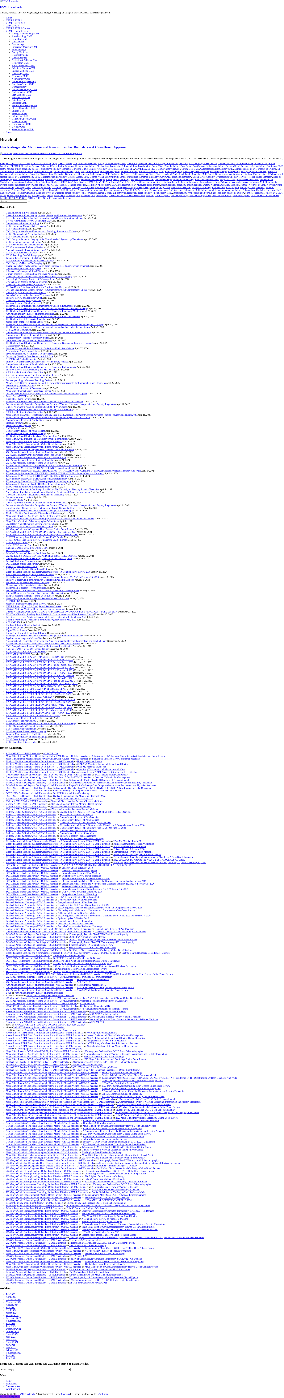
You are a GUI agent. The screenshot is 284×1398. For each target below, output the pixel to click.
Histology (124, 179)
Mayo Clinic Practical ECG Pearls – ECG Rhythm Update (33, 516)
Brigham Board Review (237, 166)
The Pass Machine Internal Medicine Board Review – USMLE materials (40, 761)
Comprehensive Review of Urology (22, 223)
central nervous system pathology (15, 169)
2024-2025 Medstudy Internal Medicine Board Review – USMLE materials (41, 977)
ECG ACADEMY (14, 500)
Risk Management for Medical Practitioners (70, 806)
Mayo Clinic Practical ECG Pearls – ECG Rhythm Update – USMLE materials (43, 1051)
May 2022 (11, 1336)
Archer (213, 163)
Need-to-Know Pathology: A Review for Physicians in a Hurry (35, 287)
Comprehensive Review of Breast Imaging (26, 736)
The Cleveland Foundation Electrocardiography (28, 486)
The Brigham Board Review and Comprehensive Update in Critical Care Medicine (44, 401)
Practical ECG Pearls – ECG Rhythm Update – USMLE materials (37, 1062)
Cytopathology (207, 169)
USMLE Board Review (17, 31)
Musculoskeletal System (198, 185)
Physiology (71, 190)
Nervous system (274, 185)
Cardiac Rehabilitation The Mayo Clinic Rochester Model (80, 796)
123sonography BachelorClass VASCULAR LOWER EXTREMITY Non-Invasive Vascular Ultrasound (55, 473)
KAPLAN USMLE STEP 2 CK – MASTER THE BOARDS (35, 657)
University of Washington (19, 195)
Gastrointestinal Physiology (53, 177)
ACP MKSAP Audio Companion (21, 359)
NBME (244, 185)
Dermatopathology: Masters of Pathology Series (28, 380)
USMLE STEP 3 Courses (18, 28)
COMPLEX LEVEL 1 (146, 169)
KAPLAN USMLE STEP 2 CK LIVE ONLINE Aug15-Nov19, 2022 (39, 678)
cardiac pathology (257, 166)
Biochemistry (103, 166)
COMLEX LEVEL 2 (124, 169)
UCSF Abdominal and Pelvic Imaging (24, 234)
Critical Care (18, 41)
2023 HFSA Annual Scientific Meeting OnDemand (30, 524)
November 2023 (13, 1321)
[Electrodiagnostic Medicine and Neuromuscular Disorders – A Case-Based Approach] (41, 153)
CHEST (36, 169)
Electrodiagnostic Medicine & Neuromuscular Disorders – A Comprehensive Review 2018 (48, 572)
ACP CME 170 (13, 622)
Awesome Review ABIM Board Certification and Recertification (36, 457)
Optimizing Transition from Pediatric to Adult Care (29, 356)
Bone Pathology (171, 166)
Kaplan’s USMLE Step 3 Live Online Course (27, 548)
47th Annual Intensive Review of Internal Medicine (30, 314)
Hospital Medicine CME (23, 65)
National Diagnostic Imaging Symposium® (26, 250)
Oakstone (56, 187)
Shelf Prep (216, 193)
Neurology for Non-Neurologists (21, 351)
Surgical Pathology (254, 193)
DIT (255, 169)
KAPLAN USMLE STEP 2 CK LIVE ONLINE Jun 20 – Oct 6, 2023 (39, 665)
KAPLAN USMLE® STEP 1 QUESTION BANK (30, 697)
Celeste (9, 1048)
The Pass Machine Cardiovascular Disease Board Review (33, 513)
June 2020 (11, 1358)
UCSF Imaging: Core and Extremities (23, 242)
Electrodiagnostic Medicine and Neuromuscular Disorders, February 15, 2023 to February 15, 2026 (52, 577)
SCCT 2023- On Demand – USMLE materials (28, 788)
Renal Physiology (89, 193)
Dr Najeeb (79, 171)
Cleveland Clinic (80, 169)
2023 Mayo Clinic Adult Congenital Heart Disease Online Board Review (40, 529)
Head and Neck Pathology (260, 177)
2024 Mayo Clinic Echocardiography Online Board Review (110, 1216)
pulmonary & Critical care (170, 190)
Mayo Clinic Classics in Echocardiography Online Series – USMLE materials (42, 1147)
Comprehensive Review (169, 169)
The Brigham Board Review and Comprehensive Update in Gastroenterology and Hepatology (50, 343)
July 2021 (10, 1344)
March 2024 (11, 1313)
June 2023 (11, 1326)
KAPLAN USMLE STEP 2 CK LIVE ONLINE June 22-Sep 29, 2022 (39, 681)
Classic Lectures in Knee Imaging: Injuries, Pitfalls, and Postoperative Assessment (44, 215)
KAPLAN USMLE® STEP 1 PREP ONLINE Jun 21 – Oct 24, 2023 (38, 705)
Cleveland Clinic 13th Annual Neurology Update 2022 (85, 822)
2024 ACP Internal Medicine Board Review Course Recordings (35, 609)
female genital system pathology (237, 174)
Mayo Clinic (32, 185)
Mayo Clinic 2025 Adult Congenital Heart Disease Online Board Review (40, 449)
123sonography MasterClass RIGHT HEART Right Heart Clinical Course (41, 476)
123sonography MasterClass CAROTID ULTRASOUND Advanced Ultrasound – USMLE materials (53, 974)
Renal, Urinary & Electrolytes (112, 193)
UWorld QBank (162, 195)
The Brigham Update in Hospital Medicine (26, 319)
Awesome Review (244, 163)
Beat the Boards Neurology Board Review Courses (30, 574)
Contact (9, 132)
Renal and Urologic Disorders (50, 193)
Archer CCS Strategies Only (19, 545)
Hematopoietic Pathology (93, 179)
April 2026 (11, 1297)
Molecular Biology (127, 185)
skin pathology (229, 193)
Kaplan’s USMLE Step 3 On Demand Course (27, 649)
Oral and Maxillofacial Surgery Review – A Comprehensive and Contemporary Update (46, 290)
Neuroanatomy (7, 187)
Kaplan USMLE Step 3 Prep (124, 182)
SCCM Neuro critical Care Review (22, 564)
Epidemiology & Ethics (143, 174)
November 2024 (13, 1302)
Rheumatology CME (21, 124)
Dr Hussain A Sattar (43, 171)
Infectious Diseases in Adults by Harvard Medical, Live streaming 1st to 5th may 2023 (46, 617)
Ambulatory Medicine (137, 163)
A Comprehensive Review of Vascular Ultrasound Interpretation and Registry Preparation (110, 782)
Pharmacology (34, 190)
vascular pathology (179, 195)
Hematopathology (71, 179)
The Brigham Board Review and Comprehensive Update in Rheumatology (41, 306)
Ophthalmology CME (105, 187)
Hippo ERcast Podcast (16, 630)
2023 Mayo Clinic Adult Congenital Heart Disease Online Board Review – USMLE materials (50, 1160)
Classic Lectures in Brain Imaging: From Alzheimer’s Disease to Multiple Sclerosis (44, 218)
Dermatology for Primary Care (20, 385)
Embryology (233, 171)
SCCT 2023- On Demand (18, 550)
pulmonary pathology (231, 190)
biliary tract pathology (85, 166)
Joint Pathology (43, 182)
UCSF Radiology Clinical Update (22, 742)
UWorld (150, 195)
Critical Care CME (190, 169)
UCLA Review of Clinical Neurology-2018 (26, 569)
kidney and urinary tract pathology (155, 182)
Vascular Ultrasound (221, 195)
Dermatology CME (224, 169)
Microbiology (104, 185)
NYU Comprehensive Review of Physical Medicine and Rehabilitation (39, 646)
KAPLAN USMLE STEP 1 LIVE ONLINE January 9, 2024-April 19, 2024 (42, 534)
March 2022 (11, 1339)
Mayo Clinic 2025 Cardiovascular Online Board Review (32, 447)
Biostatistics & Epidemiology (123, 166)
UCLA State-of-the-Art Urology (21, 720)
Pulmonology (249, 190)
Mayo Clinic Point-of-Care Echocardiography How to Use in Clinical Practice (119, 1125)
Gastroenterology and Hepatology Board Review (29, 340)
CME (110, 169)
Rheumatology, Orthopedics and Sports (191, 193)
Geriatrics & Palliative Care (24, 60)
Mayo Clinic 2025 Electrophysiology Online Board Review (34, 441)
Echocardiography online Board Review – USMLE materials (34, 1203)
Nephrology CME (20, 73)
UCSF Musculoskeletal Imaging (21, 728)
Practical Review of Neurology (20, 561)
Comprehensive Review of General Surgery (26, 335)
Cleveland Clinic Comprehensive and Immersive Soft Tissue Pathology (39, 276)
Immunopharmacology (183, 179)
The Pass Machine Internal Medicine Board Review (30, 595)
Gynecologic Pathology (227, 177)
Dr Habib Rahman (24, 171)
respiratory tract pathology (139, 193)
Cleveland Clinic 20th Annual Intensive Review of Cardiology (35, 494)
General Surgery (19, 57)
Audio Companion (226, 163)
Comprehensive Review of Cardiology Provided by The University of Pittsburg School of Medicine (52, 489)
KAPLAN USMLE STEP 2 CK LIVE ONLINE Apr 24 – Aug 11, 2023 (40, 667)
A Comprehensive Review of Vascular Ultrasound (114, 1187)
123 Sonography (49, 163)
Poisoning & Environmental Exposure (95, 190)
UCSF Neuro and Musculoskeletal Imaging (26, 226)
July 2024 (10, 1307)
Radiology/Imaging (26, 193)
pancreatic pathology (201, 187)
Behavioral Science (30, 166)
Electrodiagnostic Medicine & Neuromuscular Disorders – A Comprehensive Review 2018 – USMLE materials (58, 841)
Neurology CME (20, 76)
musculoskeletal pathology (173, 185)
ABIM (69, 163)
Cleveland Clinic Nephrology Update (23, 300)
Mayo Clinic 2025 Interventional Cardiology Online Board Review (37, 439)
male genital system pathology (245, 182)
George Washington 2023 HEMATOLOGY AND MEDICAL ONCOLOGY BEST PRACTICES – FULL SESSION (61, 611)
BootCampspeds (200, 166)
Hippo (116, 179)
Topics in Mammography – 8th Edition (24, 734)
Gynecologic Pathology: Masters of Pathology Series (30, 279)
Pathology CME (19, 100)
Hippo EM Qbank (14, 627)
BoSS (2, 163)
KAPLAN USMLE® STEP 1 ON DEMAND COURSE (33, 715)
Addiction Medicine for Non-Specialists (24, 372)
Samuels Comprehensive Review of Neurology (28, 295)
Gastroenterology (20, 55)
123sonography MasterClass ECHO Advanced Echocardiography (36, 478)
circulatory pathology (50, 169)
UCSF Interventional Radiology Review (25, 247)
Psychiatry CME (19, 113)
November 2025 (13, 1299)
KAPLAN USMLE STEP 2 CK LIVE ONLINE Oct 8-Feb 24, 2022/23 (40, 675)
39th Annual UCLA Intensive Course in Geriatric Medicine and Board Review (42, 590)
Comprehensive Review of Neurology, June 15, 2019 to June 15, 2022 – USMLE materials (48, 774)
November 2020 (13, 1352)
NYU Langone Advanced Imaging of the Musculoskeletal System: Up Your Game (44, 239)
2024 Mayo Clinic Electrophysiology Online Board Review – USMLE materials (43, 1171)
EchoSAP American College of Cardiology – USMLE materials (36, 780)
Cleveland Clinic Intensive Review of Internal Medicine (76, 801)
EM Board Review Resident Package (23, 625)
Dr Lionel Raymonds (63, 171)
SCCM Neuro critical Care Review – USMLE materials (32, 865)
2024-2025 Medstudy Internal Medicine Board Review (31, 462)
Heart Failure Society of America (28, 179)
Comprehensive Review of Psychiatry (23, 268)
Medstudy (92, 185)
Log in (9, 1381)
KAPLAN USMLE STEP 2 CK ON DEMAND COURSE (34, 686)
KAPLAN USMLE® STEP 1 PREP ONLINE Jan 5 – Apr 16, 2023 (38, 712)
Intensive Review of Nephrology (21, 303)
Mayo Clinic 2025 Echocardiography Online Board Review (34, 444)
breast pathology (216, 166)
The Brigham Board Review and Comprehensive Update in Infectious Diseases (43, 316)
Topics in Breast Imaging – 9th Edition (24, 258)
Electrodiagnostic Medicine (196, 171)
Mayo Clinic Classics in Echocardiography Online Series (32, 521)
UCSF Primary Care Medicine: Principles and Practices (112, 1043)
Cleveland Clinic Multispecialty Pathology (25, 284)
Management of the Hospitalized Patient (24, 322)
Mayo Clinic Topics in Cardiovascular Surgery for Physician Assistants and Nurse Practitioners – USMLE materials (60, 1099)
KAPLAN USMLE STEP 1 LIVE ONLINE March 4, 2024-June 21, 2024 (41, 532)
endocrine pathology (18, 174)
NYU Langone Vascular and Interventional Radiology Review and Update (41, 231)
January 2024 (12, 1315)
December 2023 (13, 1318)
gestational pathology (181, 177)
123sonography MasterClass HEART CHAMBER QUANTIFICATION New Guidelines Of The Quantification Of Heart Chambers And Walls (73, 470)
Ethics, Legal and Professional (170, 174)
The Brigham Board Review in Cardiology (122, 1072)
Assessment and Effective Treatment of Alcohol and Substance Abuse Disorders (43, 643)
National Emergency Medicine (225, 185)
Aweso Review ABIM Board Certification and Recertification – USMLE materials (44, 1032)
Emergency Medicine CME (25, 47)
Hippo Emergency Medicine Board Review (26, 633)
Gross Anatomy (207, 177)
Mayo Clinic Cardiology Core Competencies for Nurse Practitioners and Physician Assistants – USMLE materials (59, 1110)
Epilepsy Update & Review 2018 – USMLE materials (31, 812)
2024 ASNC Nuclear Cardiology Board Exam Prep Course (33, 454)
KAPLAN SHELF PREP (18, 654)
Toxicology (269, 193)
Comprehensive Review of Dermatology (25, 388)
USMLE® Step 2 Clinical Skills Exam (127, 195)
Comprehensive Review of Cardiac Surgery (26, 420)
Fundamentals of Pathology (266, 174)
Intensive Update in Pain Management (112, 777)
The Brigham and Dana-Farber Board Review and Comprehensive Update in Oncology (47, 308)
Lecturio (176, 182)
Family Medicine (20, 52)
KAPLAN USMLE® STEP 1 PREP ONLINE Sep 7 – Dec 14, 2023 (38, 702)
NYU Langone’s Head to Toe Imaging (24, 263)
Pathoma (260, 187)
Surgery (240, 193)
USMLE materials (11, 7)
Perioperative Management (24, 105)
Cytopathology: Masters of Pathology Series (26, 282)
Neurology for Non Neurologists (102, 1032)
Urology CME (18, 126)
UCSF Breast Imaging (16, 228)
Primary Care (18, 110)
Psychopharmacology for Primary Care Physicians (29, 353)
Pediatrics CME (19, 103)
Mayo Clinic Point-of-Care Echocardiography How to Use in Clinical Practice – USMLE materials (52, 1072)
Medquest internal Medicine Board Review (26, 603)
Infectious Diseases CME (24, 68)
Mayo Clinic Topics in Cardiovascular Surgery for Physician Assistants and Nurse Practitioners (50, 518)
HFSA (109, 179)
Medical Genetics (68, 185)
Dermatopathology (243, 169)
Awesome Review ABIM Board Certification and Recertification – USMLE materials (46, 1011)
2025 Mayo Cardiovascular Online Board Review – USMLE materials (39, 998)
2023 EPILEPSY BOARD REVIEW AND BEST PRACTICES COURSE (41, 556)
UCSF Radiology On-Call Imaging (22, 255)
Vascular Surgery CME (23, 129)
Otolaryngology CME (22, 92)
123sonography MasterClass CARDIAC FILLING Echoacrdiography (39, 468)
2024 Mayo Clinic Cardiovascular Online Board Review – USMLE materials (42, 1211)
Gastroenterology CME (29, 177)
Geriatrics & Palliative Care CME (154, 177)
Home (9, 17)
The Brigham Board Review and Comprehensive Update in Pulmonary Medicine (44, 311)
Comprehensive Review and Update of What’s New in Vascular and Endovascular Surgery (48, 332)
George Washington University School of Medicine (114, 177)
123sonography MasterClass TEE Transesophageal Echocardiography (38, 481)
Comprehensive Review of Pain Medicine (25, 431)
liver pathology (207, 182)
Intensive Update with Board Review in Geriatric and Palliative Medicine (40, 348)
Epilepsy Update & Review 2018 (21, 566)
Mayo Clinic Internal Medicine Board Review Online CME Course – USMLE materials (47, 756)
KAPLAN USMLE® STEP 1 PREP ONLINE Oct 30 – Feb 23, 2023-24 (40, 699)
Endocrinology (19, 49)
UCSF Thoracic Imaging (17, 236)
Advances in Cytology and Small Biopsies (25, 271)
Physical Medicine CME (23, 108)
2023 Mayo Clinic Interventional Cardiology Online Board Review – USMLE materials (47, 1184)
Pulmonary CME (20, 116)
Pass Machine (218, 187)
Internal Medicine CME (23, 71)
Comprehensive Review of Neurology (78, 833)
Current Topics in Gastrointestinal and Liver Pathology (31, 274)
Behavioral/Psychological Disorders (57, 166)
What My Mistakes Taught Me (91, 766)
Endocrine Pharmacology (41, 174)
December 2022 (13, 1329)
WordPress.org (13, 1389)
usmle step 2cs (12, 25)
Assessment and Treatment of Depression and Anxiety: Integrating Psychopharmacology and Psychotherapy (56, 641)
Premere (153, 190)
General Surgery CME (78, 177)
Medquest (81, 185)
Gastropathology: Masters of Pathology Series (27, 337)
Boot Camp (186, 166)
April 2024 (11, 1310)
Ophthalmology (19, 87)
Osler (145, 187)
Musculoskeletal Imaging (148, 185)
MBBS (42, 185)
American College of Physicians (163, 163)
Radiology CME (19, 121)
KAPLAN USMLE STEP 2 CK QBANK (26, 651)
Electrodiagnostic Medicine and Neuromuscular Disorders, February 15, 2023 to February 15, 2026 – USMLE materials (62, 953)
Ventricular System (241, 195)
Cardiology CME (20, 39)
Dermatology (18, 44)
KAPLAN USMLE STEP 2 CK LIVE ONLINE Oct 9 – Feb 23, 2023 (39, 659)
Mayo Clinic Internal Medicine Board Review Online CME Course (37, 598)
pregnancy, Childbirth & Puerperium (131, 190)
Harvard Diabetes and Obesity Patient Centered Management (34, 593)
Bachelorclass (260, 163)
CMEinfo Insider (14, 428)
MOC (114, 185)
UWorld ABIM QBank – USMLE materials (26, 801)
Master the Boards (16, 185)
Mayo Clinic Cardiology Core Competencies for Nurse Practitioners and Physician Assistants (112, 785)
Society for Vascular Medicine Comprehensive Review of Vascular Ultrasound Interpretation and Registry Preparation (61, 404)
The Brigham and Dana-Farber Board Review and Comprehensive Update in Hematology (48, 327)
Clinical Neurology (97, 169)
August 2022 (12, 1334)
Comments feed (13, 1386)
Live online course (190, 182)
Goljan (195, 177)
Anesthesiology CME (22, 36)
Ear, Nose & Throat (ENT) (151, 171)
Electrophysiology (218, 171)
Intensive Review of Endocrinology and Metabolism (30, 369)
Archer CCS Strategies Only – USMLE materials (29, 798)
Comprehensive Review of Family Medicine (26, 364)
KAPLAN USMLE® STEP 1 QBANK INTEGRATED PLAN (36, 689)
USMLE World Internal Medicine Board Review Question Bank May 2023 (41, 619)
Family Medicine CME (196, 174)
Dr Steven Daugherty (110, 171)
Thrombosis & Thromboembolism (69, 955)
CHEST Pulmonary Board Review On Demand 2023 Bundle (34, 537)
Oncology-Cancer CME (23, 84)
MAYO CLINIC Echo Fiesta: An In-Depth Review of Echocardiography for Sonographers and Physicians (56, 383)
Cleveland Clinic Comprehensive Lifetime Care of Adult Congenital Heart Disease (44, 508)
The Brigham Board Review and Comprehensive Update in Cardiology (39, 409)
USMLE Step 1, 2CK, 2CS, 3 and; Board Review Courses (33, 606)
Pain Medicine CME (21, 95)
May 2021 (11, 1347)
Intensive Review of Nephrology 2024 (24, 298)
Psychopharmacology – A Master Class (24, 638)
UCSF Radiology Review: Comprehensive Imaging (30, 260)
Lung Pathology (222, 182)
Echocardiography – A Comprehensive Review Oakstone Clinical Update (87, 790)
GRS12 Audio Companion (18, 329)
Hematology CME (20, 63)
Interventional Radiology (23, 182)
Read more (67, 198)
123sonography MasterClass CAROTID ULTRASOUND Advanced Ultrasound (44, 465)
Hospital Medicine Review (18, 399)
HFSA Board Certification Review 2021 (120, 1083)
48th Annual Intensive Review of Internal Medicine (30, 452)
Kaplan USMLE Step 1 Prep (64, 182)
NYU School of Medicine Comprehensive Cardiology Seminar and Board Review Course (48, 492)
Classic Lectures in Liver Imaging (21, 212)
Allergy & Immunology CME (26, 33)
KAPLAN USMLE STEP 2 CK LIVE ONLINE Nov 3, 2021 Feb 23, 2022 (42, 683)
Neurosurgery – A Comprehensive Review (26, 292)
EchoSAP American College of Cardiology (26, 553)
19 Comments (55, 198)
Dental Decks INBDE (16, 396)
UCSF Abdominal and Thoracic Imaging (25, 244)
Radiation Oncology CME (24, 118)
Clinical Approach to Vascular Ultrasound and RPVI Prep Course (36, 407)
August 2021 (12, 1342)
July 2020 (10, 1355)
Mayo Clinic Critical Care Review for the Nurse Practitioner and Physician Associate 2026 (48, 417)
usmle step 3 (102, 195)
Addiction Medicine (87, 163)
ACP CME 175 (13, 601)
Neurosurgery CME (21, 79)
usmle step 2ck (73, 195)
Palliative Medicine (21, 97)
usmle (50, 195)
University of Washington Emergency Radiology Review (32, 375)
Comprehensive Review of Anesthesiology (26, 433)
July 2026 (10, 1294)
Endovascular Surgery (121, 174)
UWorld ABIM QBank (17, 542)
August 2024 (12, 1305)
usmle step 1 (59, 195)
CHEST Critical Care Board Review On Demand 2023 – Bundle (36, 540)
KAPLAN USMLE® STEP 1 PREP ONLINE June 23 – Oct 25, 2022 (39, 691)
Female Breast (214, 174)
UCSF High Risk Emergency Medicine (24, 377)
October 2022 (12, 1331)
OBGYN (66, 187)
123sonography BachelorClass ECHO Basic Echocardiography (35, 484)
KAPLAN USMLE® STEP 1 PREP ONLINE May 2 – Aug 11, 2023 (39, 707)
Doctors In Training (267, 169)
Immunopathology (163, 179)
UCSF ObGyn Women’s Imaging (21, 252)
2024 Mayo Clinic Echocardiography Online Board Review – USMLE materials (43, 1195)
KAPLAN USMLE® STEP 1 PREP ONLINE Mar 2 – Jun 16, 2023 (38, 710)
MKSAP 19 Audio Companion (103, 1014)
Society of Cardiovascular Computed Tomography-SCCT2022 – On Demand (119, 1141)
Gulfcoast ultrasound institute (19, 497)
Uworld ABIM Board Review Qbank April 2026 (29, 220)
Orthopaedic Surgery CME (24, 89)
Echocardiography (173, 171)
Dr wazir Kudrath (129, 171)
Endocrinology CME (100, 174)
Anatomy (183, 163)
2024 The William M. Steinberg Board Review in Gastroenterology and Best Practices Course (50, 614)
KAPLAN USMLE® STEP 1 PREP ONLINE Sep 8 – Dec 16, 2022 (38, 694)
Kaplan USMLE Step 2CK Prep (94, 182)
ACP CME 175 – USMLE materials (23, 753)
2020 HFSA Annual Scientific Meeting (71, 793)
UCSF (3, 195)
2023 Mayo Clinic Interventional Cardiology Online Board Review (100, 950)
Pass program (232, 187)
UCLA (279, 193)
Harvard (242, 177)
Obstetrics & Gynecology (24, 81)
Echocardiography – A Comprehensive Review (91, 945)
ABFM (61, 163)
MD (56, 185)
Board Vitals (157, 166)
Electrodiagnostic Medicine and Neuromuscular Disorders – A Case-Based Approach (64, 147)
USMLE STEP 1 (14, 20)
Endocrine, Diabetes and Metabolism (71, 174)
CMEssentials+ (13, 345)
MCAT (50, 185)
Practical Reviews (14, 423)
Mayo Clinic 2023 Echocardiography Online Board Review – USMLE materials (43, 1248)
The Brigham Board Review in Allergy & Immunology (31, 436)
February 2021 (13, 1350)
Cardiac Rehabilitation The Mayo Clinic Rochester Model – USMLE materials (42, 1120)
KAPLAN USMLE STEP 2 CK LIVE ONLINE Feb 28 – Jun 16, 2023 (40, 670)
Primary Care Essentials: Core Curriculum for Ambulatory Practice (37, 361)
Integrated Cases (227, 179)
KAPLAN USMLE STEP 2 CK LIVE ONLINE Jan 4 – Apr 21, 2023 (39, 673)
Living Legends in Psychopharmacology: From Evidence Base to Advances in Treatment (47, 266)
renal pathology (72, 193)
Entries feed (11, 1383)
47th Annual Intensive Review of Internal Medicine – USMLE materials (39, 979)
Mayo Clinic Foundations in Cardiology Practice (28, 391)
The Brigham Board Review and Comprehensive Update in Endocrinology (41, 367)
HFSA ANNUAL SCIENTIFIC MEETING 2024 (29, 526)
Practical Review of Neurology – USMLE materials (30, 897)
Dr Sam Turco (92, 171)
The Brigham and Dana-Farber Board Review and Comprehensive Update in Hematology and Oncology (55, 324)
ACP (75, 163)
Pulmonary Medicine (210, 190)
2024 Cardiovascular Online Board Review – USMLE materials (36, 1237)
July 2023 (10, 1323)
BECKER (15, 166)
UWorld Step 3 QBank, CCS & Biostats (74, 798)
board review (144, 166)
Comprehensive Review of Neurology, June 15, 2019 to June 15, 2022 (39, 558)
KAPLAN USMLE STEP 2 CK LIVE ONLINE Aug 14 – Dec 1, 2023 (40, 662)
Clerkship (66, 169)
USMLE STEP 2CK (15, 23)
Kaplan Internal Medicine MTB (91, 985)
